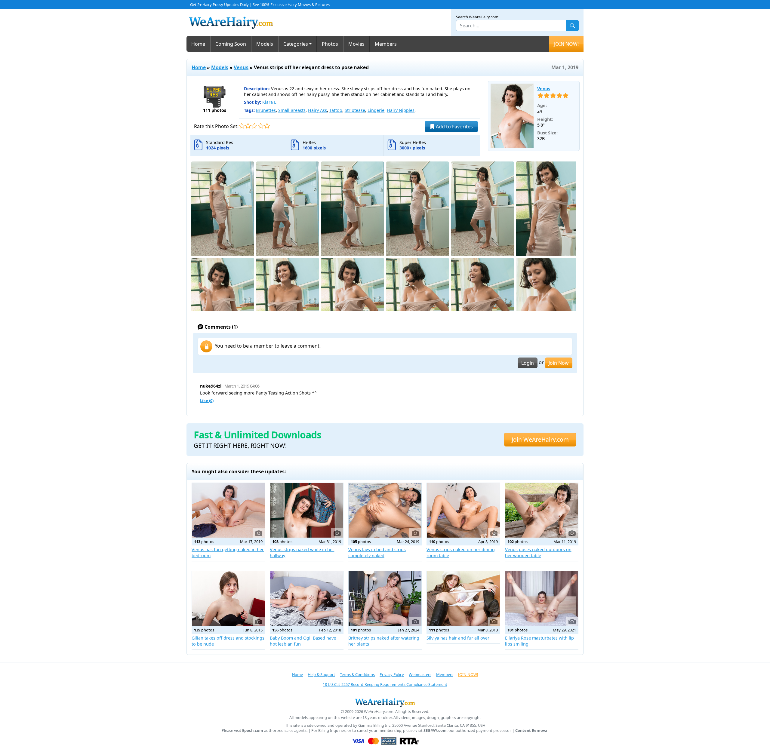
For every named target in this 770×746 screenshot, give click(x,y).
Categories (295, 44)
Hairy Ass (317, 110)
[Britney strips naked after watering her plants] (385, 598)
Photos (330, 44)
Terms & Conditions (357, 674)
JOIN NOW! (566, 44)
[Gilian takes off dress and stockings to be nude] (228, 598)
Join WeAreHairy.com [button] (540, 439)
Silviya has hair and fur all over (458, 638)
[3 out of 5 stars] (254, 126)
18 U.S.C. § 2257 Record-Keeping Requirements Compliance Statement (385, 684)
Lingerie (376, 110)
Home (198, 44)
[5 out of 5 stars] (267, 126)
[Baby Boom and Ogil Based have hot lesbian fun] (306, 598)
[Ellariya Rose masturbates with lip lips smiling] (541, 598)
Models (264, 44)
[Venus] (512, 116)
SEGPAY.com (435, 730)
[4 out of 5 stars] (260, 126)
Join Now (559, 363)
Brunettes (266, 110)
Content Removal (532, 730)
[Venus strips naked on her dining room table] (463, 510)
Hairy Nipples (400, 110)
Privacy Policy (392, 674)
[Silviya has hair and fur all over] (463, 598)
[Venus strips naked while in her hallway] (306, 510)
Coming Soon (230, 44)
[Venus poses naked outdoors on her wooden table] (541, 510)
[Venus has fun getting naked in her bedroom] (228, 510)
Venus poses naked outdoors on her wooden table (538, 552)
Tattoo (335, 110)
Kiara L (269, 102)
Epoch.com (252, 730)
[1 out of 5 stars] (242, 126)
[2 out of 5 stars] (248, 126)
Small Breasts (292, 110)
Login (527, 363)
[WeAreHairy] (385, 702)
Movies (356, 44)
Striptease (355, 110)
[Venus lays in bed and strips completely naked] (385, 510)
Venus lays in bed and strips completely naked (377, 552)
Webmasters (420, 674)
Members (386, 44)
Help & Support (321, 674)
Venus (241, 67)
